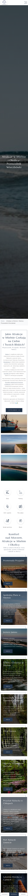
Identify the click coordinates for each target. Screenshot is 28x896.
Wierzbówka (6, 362)
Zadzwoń (5, 894)
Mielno (7, 354)
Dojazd (23, 894)
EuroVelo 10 (7, 373)
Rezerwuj (14, 894)
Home (2, 321)
